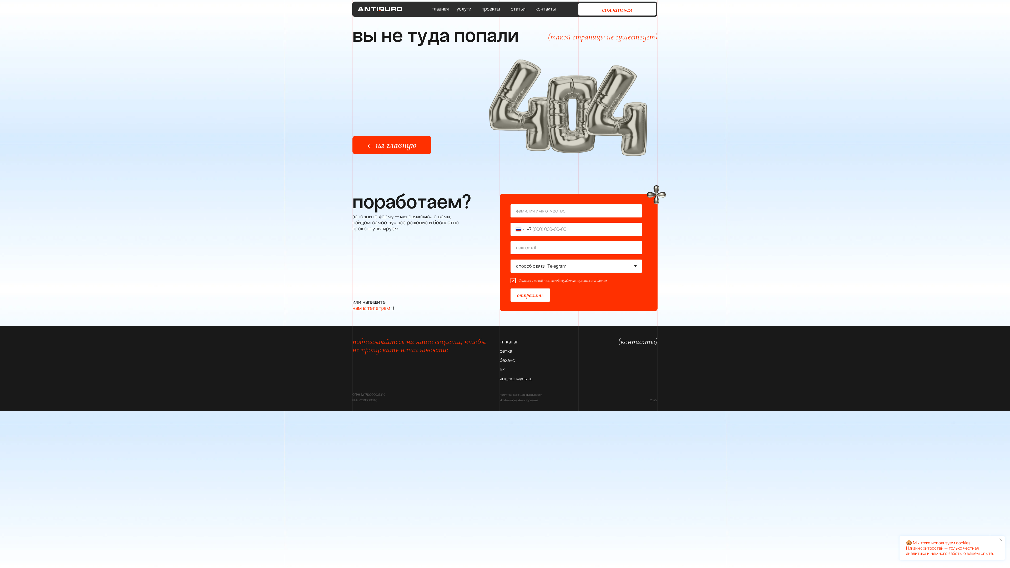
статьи (518, 9)
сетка (506, 351)
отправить (530, 295)
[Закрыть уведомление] (1000, 539)
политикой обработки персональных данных (575, 280)
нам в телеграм (371, 308)
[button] (617, 9)
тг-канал (509, 341)
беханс (507, 360)
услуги (464, 9)
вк (502, 369)
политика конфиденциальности (521, 395)
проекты (491, 9)
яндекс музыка (516, 378)
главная (440, 9)
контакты (546, 9)
